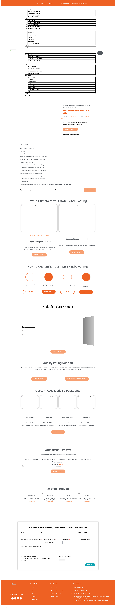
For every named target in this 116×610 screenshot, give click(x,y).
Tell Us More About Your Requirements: (31, 546)
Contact (28, 49)
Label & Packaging (34, 44)
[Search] (100, 53)
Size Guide (31, 40)
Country (61, 532)
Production (32, 36)
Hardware (31, 42)
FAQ (29, 45)
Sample (30, 34)
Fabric (30, 38)
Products (28, 9)
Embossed (25, 335)
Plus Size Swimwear (34, 28)
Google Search (27, 558)
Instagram (35, 558)
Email (41, 532)
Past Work (31, 32)
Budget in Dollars (85, 539)
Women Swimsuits (34, 11)
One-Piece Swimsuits (35, 26)
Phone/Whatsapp (82, 532)
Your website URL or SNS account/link (31, 539)
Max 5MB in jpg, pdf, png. (65, 557)
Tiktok (49, 558)
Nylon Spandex (27, 331)
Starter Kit (32, 20)
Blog (27, 47)
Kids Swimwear (33, 17)
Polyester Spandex (28, 327)
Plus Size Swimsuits (34, 13)
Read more (32, 501)
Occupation (65, 539)
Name (23, 532)
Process (28, 30)
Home (64, 105)
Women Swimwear (34, 22)
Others (24, 560)
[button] (59, 51)
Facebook (43, 558)
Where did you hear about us (28, 556)
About (27, 18)
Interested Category (49, 539)
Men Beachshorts (34, 15)
